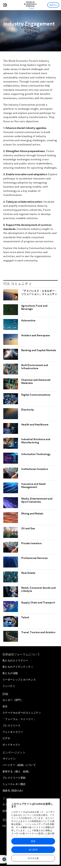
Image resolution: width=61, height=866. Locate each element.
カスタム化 (33, 858)
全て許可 (33, 849)
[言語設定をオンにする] (4, 859)
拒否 (33, 841)
